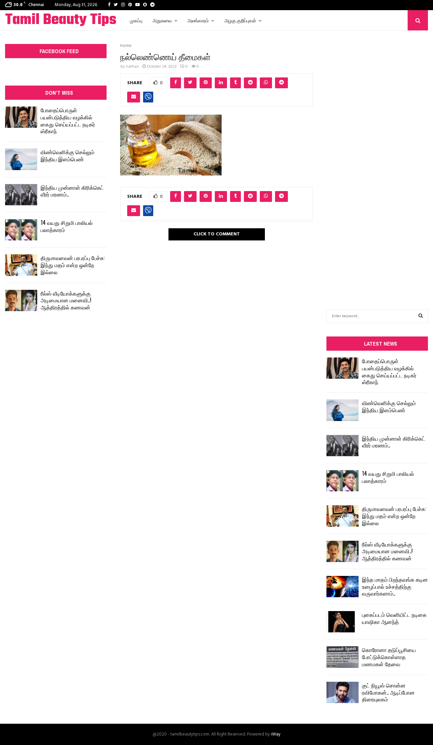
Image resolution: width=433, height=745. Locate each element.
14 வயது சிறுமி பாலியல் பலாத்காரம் (67, 226)
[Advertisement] (377, 159)
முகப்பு (136, 20)
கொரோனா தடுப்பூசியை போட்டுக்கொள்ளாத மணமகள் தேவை (389, 657)
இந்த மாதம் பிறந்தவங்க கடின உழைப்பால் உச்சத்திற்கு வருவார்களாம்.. (395, 586)
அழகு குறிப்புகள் (240, 20)
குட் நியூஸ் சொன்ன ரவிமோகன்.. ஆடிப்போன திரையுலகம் (388, 692)
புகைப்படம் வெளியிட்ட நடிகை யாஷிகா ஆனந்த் (394, 618)
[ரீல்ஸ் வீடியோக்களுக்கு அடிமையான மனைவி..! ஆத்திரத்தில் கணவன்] (21, 300)
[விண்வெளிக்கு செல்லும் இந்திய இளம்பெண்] (21, 159)
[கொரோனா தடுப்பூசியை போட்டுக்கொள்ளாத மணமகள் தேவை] (342, 657)
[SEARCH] (420, 316)
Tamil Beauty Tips (60, 20)
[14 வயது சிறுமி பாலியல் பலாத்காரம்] (21, 229)
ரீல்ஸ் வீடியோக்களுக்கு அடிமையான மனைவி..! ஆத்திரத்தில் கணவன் (66, 300)
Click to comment (216, 234)
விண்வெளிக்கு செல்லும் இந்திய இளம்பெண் (67, 155)
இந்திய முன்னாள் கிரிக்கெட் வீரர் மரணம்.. (72, 191)
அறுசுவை (162, 20)
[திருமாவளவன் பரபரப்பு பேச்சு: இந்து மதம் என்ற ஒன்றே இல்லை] (21, 265)
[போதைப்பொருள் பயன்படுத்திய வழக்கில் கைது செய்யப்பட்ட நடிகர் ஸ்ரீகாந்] (21, 117)
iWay (275, 734)
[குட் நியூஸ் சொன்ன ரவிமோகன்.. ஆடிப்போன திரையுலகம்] (342, 692)
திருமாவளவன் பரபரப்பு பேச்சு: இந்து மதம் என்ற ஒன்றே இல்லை (73, 265)
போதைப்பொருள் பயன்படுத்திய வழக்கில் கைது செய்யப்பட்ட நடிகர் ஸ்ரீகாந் (68, 120)
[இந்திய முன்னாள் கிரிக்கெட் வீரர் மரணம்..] (21, 194)
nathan (132, 66)
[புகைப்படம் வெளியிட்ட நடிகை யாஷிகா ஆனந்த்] (342, 621)
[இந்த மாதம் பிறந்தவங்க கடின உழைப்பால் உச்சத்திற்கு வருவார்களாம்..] (342, 586)
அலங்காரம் (198, 20)
